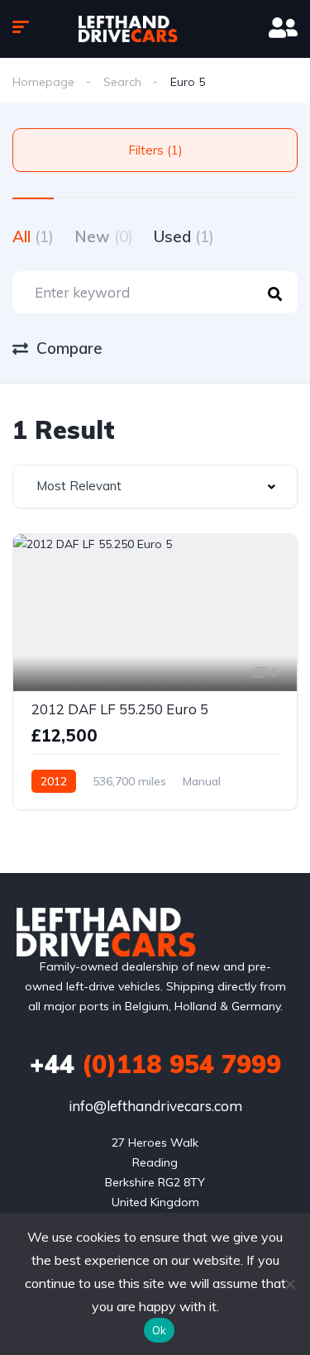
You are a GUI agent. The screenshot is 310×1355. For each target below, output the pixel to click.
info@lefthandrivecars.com (155, 1105)
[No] (289, 1284)
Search (122, 81)
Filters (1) (155, 150)
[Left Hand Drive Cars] (155, 29)
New (103, 236)
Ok (159, 1330)
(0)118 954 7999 (155, 1064)
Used (184, 236)
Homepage (43, 81)
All (33, 236)
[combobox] (155, 486)
